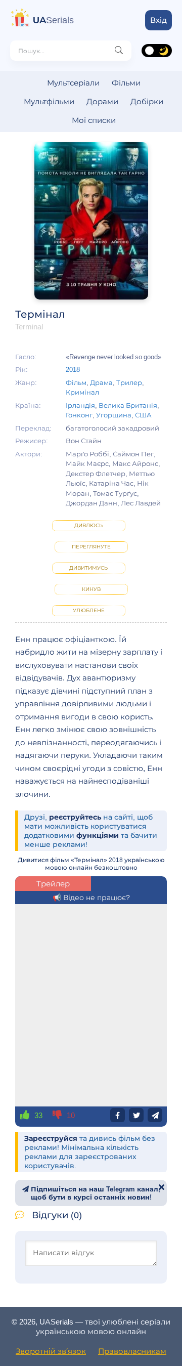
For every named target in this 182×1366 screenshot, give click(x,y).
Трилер (129, 382)
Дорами (102, 101)
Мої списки (94, 120)
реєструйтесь (75, 817)
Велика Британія (128, 405)
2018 (73, 369)
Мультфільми (49, 101)
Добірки (146, 101)
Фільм (76, 382)
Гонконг (79, 415)
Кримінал (82, 392)
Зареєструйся (50, 1138)
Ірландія (80, 405)
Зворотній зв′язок (51, 1351)
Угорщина (113, 415)
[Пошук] (118, 50)
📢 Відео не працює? (91, 897)
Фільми (126, 83)
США (143, 415)
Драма (101, 382)
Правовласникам (132, 1351)
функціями (97, 835)
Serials (53, 20)
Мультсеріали (73, 83)
